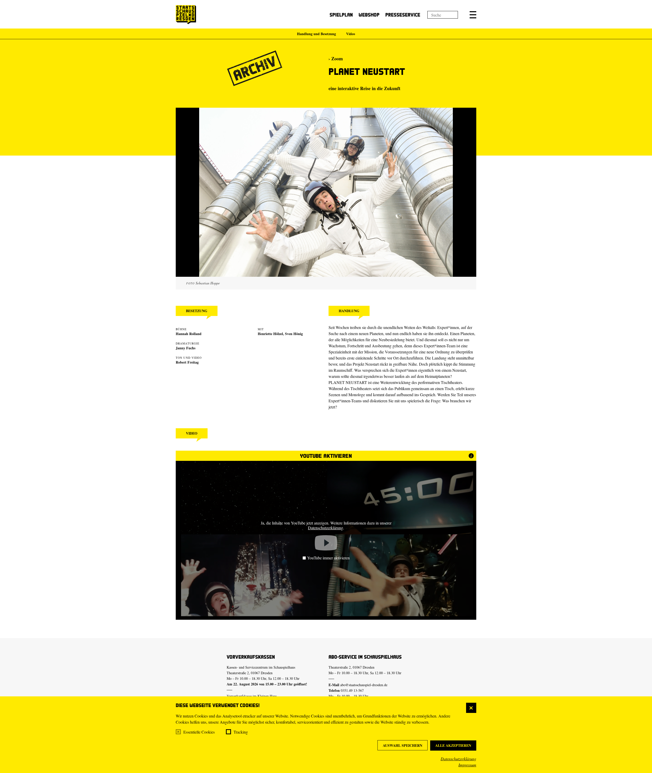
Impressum (467, 764)
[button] (473, 14)
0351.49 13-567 (352, 690)
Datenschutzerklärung (458, 758)
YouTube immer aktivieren (328, 557)
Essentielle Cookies (199, 732)
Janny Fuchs (185, 348)
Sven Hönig (294, 333)
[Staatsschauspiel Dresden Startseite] (186, 14)
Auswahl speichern (402, 745)
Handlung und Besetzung (316, 33)
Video (350, 33)
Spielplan (341, 15)
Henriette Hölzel (270, 333)
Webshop (369, 15)
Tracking (241, 732)
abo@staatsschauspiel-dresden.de (363, 684)
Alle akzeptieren (453, 745)
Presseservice (402, 15)
